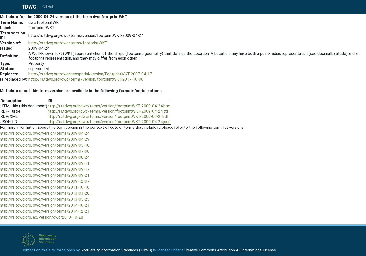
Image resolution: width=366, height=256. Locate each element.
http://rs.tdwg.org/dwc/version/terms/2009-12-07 (44, 181)
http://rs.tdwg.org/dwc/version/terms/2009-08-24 (44, 157)
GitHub (48, 6)
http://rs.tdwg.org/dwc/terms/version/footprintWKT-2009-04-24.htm (109, 106)
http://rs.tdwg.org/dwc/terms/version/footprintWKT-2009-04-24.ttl (108, 111)
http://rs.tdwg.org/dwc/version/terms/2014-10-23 (44, 205)
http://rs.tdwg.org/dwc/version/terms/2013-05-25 (44, 199)
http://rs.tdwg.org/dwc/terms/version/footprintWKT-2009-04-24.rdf (108, 116)
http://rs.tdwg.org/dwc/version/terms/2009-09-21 (44, 175)
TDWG (29, 7)
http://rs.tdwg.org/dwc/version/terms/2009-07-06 (44, 151)
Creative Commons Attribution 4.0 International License (230, 250)
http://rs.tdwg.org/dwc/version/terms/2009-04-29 (44, 139)
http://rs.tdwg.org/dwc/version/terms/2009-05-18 (44, 145)
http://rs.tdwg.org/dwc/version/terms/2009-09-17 (44, 169)
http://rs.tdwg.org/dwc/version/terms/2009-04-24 (44, 133)
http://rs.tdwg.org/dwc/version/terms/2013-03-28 (44, 193)
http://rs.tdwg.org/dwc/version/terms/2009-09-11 (44, 163)
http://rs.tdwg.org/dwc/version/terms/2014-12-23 (44, 211)
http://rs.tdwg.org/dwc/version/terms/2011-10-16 (44, 187)
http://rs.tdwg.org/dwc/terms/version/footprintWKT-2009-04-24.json (109, 121)
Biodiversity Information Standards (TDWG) (116, 250)
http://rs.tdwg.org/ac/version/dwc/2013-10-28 (41, 217)
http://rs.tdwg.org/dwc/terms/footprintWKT (67, 43)
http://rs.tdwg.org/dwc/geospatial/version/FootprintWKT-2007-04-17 (90, 74)
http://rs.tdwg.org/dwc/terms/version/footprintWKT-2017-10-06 (85, 79)
